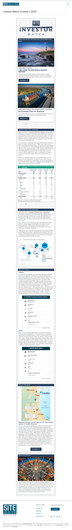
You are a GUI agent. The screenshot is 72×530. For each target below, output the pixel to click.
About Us (38, 513)
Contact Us (39, 508)
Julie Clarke (39, 525)
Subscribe (55, 509)
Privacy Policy (39, 516)
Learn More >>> (36, 449)
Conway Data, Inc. (28, 523)
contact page (59, 525)
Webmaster (15, 526)
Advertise (38, 511)
